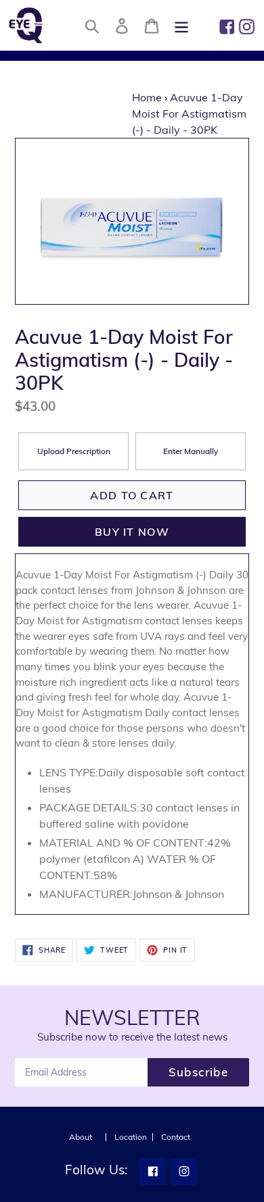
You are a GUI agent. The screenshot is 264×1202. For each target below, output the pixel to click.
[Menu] (181, 25)
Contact (175, 1137)
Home (147, 97)
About (80, 1137)
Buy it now (132, 532)
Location (130, 1137)
